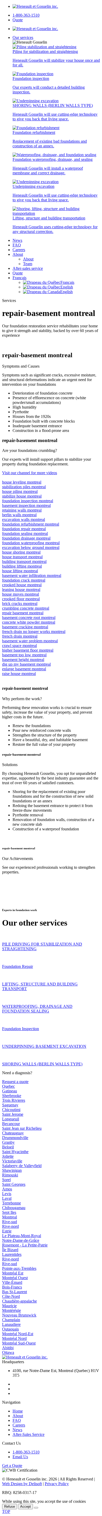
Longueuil (10, 1119)
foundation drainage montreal (26, 538)
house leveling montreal (21, 482)
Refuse (9, 1506)
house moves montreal (20, 594)
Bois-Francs (12, 1287)
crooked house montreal (22, 585)
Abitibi (8, 1348)
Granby (8, 1142)
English (66, 287)
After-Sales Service (28, 1434)
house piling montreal (20, 491)
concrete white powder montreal (28, 622)
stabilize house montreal (22, 496)
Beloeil (8, 1147)
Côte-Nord (11, 1296)
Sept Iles (9, 1212)
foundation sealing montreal (25, 533)
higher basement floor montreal (27, 650)
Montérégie (11, 1310)
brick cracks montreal (19, 603)
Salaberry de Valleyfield (22, 1165)
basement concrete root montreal (28, 617)
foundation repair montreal (24, 529)
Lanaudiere (11, 1324)
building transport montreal (24, 561)
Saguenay (10, 1105)
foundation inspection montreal (27, 501)
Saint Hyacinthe (15, 1151)
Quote (18, 20)
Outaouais (10, 1329)
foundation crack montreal (23, 580)
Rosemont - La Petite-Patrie (25, 1245)
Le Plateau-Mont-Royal (21, 1236)
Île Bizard (10, 1250)
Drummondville (15, 1137)
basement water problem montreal (30, 641)
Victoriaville (12, 1161)
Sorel (6, 1179)
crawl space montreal (19, 645)
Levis (6, 1193)
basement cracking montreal (25, 627)
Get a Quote (12, 1465)
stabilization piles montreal (24, 487)
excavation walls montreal (23, 519)
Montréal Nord (14, 1338)
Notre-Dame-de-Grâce (20, 1240)
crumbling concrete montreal (25, 608)
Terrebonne (11, 1203)
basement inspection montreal (26, 505)
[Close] (36, 1507)
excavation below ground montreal (30, 547)
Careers (19, 249)
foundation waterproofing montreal (31, 543)
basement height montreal (23, 659)
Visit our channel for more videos (29, 473)
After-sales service (28, 268)
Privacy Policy (57, 1483)
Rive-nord (10, 1226)
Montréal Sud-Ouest (19, 1343)
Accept (25, 1506)
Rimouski (10, 1175)
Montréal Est (12, 1273)
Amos (7, 1189)
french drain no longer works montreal (33, 631)
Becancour (11, 1123)
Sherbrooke (11, 1095)
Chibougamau (13, 1207)
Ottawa (8, 1352)
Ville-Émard (12, 1282)
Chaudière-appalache (19, 1301)
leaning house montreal (21, 589)
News (17, 240)
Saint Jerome (12, 1114)
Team (27, 263)
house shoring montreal (21, 552)
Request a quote (15, 1081)
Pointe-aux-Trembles (19, 1268)
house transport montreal (22, 557)
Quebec (8, 1086)
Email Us (20, 1457)
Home (18, 1411)
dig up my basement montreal (26, 664)
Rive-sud (9, 1221)
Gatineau (9, 1091)
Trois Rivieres (13, 1100)
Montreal (9, 1217)
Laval (7, 1198)
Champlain (11, 1320)
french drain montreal (19, 636)
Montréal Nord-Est (17, 1334)
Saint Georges (13, 1184)
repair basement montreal (22, 613)
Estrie (7, 1231)
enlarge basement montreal (24, 669)
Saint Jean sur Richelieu (22, 1128)
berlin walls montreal (19, 515)
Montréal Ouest (15, 1278)
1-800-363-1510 (26, 15)
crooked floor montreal (21, 599)
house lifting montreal (20, 571)
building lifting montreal (22, 566)
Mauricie (9, 1306)
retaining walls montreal (22, 510)
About (18, 254)
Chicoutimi (11, 1109)
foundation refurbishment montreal (30, 524)
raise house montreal (19, 673)
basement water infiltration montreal (31, 575)
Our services (23, 37)
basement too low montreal (24, 655)
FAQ (17, 245)
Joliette (8, 1156)
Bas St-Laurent (14, 1292)
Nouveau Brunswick (19, 1315)
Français (19, 277)
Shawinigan (12, 1170)
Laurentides (11, 1254)
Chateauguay (13, 1133)
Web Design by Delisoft (22, 1483)
